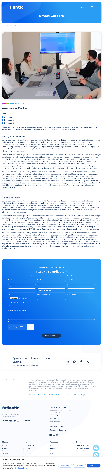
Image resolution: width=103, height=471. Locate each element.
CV (9, 294)
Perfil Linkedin (71, 294)
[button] (91, 7)
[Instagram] (57, 435)
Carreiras (9, 26)
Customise (65, 466)
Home (4, 26)
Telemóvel (70, 279)
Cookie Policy (22, 468)
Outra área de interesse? (74, 287)
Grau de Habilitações (43, 294)
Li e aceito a (19, 321)
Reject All (79, 466)
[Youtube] (54, 435)
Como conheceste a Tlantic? (17, 302)
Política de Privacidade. (22, 322)
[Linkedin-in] (50, 435)
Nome (10, 279)
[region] (51, 464)
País (9, 287)
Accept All (93, 466)
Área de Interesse (42, 287)
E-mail (39, 279)
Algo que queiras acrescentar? (17, 310)
